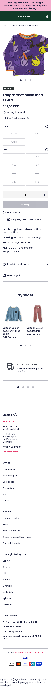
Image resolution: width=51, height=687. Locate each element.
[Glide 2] (25, 80)
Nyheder (7, 598)
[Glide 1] (21, 80)
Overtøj (6, 567)
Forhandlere (9, 488)
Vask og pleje (9, 481)
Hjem (5, 25)
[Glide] (46, 126)
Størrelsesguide (10, 475)
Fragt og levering (11, 518)
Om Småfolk (9, 469)
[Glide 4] (33, 387)
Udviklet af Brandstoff (34, 652)
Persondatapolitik (11, 543)
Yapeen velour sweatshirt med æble (11, 331)
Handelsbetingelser (12, 530)
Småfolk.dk (19, 652)
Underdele (8, 592)
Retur (5, 524)
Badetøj (6, 579)
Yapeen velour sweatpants (35, 329)
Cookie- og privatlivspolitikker (17, 537)
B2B (4, 494)
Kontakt (6, 500)
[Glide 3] (30, 80)
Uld (4, 573)
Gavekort (7, 604)
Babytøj (6, 560)
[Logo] (25, 16)
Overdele (7, 585)
